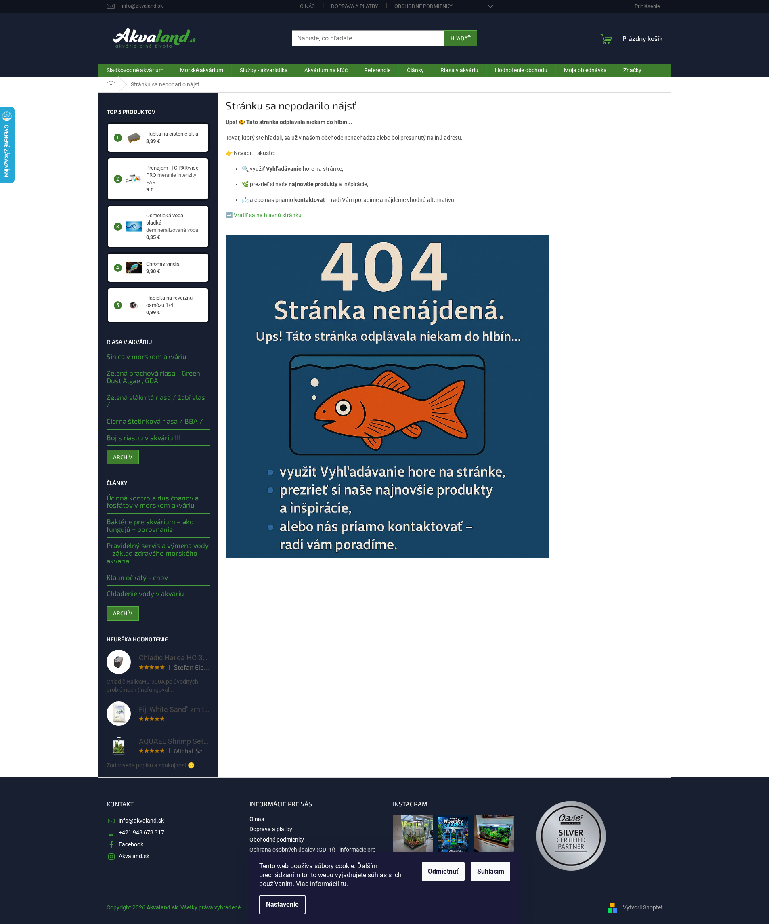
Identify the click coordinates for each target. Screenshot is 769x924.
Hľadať (461, 38)
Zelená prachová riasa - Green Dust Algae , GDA (153, 376)
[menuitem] (135, 70)
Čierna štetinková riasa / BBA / (155, 421)
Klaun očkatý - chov (137, 577)
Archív (122, 457)
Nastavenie (282, 904)
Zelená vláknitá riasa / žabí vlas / (156, 400)
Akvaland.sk (134, 856)
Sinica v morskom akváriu (146, 356)
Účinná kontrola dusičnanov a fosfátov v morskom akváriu (153, 501)
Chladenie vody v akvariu (145, 593)
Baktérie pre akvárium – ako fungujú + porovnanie (150, 525)
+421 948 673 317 (141, 832)
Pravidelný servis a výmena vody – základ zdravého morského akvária (158, 553)
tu (343, 884)
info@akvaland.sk (141, 820)
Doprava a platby (354, 6)
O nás (307, 6)
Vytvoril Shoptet (643, 907)
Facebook (131, 844)
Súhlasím (490, 871)
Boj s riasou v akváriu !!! (144, 437)
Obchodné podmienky (423, 6)
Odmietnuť (443, 871)
